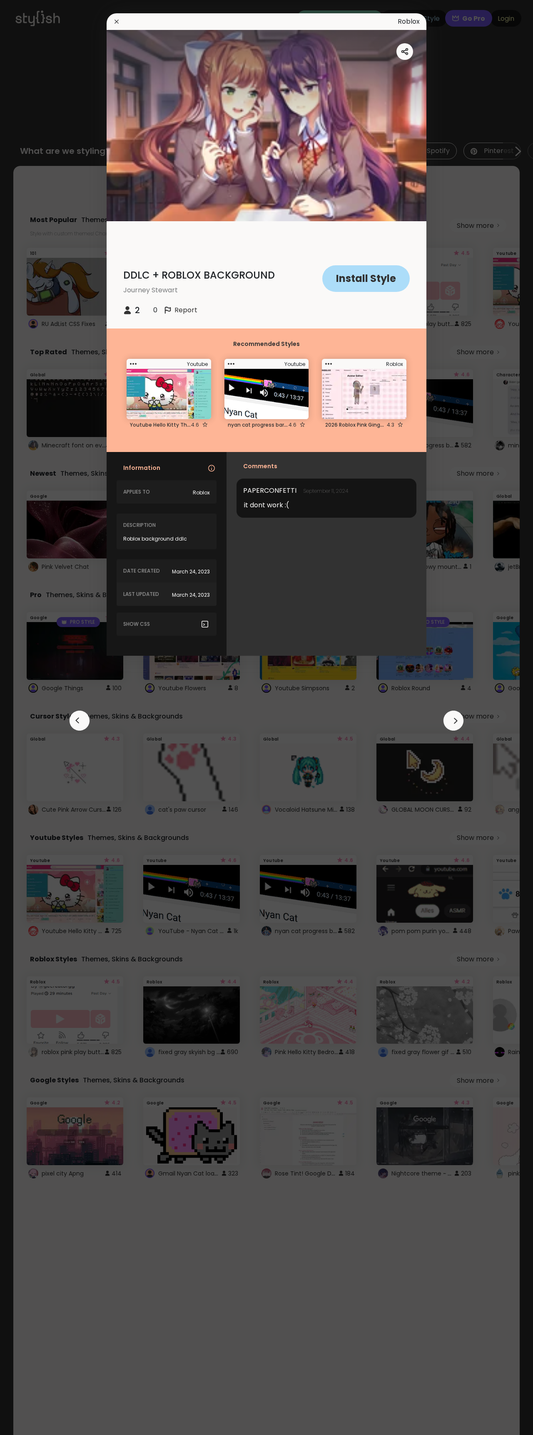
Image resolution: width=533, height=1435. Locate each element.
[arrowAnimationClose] (79, 720)
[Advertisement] (33, 717)
